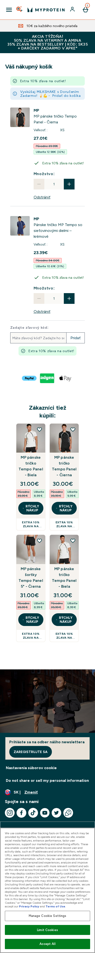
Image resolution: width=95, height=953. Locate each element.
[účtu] (72, 9)
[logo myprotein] (46, 10)
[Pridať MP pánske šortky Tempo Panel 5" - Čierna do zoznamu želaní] (39, 541)
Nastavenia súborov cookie (31, 768)
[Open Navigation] (9, 10)
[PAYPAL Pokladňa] (29, 378)
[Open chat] (68, 813)
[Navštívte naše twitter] (56, 813)
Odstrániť (42, 197)
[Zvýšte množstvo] (69, 184)
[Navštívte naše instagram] (10, 813)
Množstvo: (44, 174)
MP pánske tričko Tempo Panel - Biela (31, 466)
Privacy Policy (29, 906)
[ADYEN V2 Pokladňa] (47, 378)
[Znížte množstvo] (39, 184)
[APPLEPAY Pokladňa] (65, 378)
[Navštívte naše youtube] (45, 813)
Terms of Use (55, 906)
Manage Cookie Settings (47, 916)
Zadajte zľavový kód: (29, 327)
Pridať (75, 338)
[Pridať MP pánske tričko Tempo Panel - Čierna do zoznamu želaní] (73, 429)
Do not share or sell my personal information (47, 780)
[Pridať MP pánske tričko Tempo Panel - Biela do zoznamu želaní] (39, 429)
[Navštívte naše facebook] (21, 813)
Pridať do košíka (66, 96)
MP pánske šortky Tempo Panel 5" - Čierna (31, 577)
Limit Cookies (47, 930)
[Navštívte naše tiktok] (33, 813)
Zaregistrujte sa (31, 752)
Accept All (47, 944)
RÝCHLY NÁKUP (32, 508)
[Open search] (20, 10)
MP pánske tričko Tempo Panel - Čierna (64, 466)
